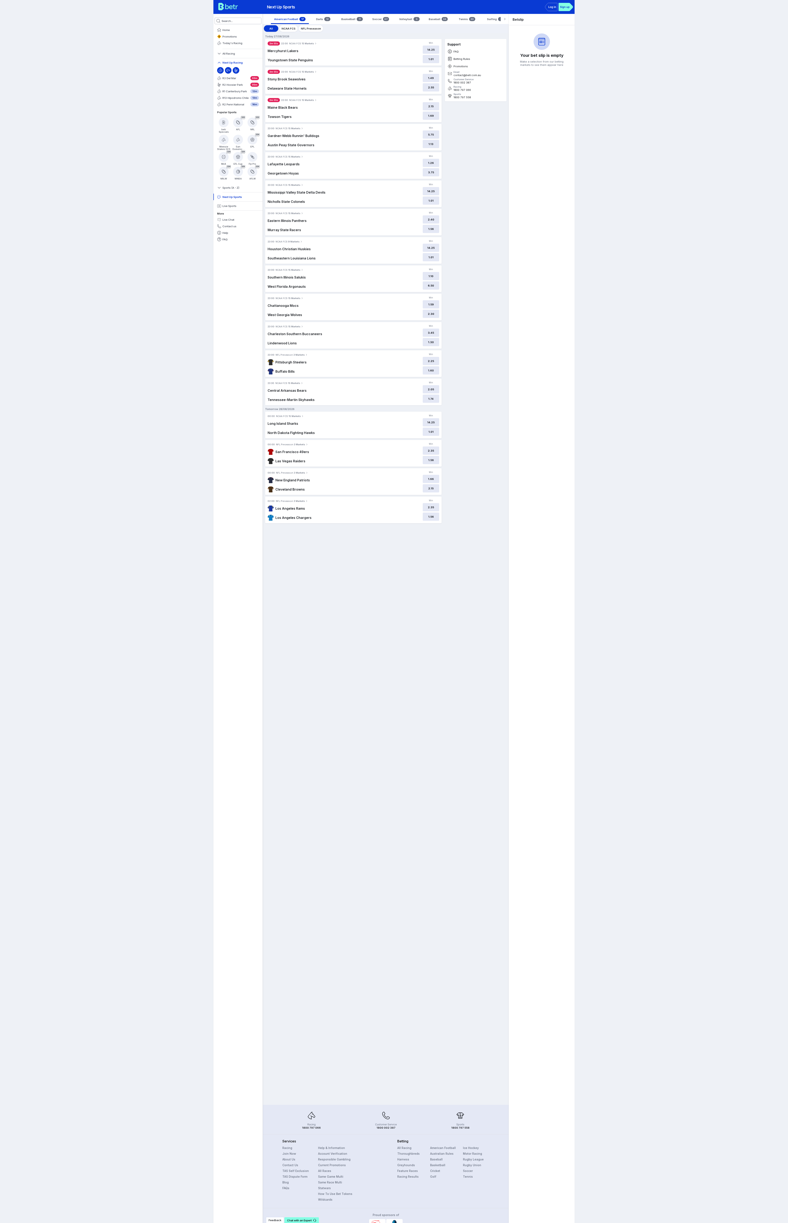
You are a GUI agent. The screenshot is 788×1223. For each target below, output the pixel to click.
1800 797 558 (462, 97)
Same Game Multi (330, 1176)
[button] (301, 1220)
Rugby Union (472, 1165)
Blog (285, 1182)
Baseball (436, 1159)
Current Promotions (332, 1165)
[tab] (290, 19)
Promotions (461, 66)
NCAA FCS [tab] (289, 28)
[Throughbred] (220, 70)
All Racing (404, 1148)
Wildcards (325, 1199)
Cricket (435, 1171)
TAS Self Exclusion (295, 1171)
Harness (403, 1159)
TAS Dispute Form (294, 1176)
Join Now (289, 1153)
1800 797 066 (462, 90)
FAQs (285, 1188)
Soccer (468, 1171)
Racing (287, 1148)
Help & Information (331, 1148)
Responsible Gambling (334, 1159)
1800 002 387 (462, 82)
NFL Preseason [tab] (311, 28)
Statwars (324, 1188)
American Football (443, 1148)
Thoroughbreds (408, 1153)
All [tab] (271, 28)
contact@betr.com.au (467, 75)
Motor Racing (472, 1153)
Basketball (437, 1165)
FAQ (456, 51)
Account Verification (332, 1153)
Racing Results (408, 1176)
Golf (433, 1176)
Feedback (275, 1220)
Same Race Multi (330, 1182)
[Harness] (236, 70)
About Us (288, 1159)
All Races (324, 1171)
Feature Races (407, 1171)
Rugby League (473, 1159)
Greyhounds (406, 1165)
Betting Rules (462, 59)
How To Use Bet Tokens (335, 1194)
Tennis (468, 1176)
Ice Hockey (471, 1148)
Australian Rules (442, 1153)
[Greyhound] (228, 70)
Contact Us (290, 1165)
